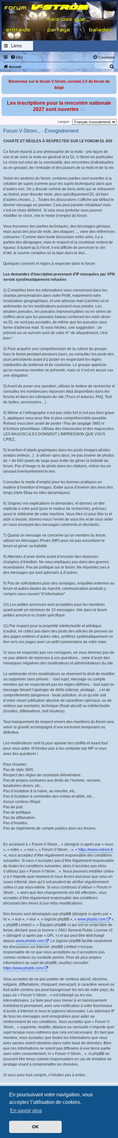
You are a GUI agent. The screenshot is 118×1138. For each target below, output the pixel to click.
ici (82, 109)
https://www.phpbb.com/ (23, 968)
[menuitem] (16, 57)
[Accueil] (59, 21)
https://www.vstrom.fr (95, 849)
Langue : (64, 121)
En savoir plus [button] (26, 1110)
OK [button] (35, 1126)
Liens (16, 45)
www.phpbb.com (91, 919)
